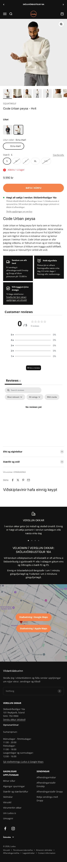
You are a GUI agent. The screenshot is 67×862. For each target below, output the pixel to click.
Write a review (33, 368)
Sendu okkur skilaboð (14, 719)
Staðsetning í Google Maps (33, 617)
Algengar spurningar (14, 786)
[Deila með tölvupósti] (28, 480)
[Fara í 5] (47, 94)
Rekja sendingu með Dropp (47, 798)
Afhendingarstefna (11, 853)
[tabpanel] (33, 414)
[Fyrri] (3, 4)
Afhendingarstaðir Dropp (50, 791)
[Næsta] (63, 4)
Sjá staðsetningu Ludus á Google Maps (23, 761)
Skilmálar (8, 796)
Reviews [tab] (13, 380)
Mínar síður (9, 780)
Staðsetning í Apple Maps (33, 628)
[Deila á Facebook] (12, 480)
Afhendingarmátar (46, 777)
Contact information (46, 853)
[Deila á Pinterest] (23, 480)
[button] (33, 334)
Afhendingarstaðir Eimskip (46, 784)
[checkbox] (52, 397)
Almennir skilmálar (44, 850)
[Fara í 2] (17, 94)
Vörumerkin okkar (12, 807)
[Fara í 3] (27, 94)
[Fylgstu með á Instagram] (13, 828)
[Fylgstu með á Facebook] (5, 828)
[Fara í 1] (7, 94)
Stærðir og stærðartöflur (15, 791)
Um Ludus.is (9, 813)
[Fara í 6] (57, 94)
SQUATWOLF (9, 103)
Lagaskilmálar (29, 853)
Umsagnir (8, 818)
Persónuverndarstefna (23, 850)
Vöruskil (7, 802)
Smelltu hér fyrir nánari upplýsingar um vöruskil (16, 298)
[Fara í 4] (37, 94)
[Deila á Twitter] (18, 480)
